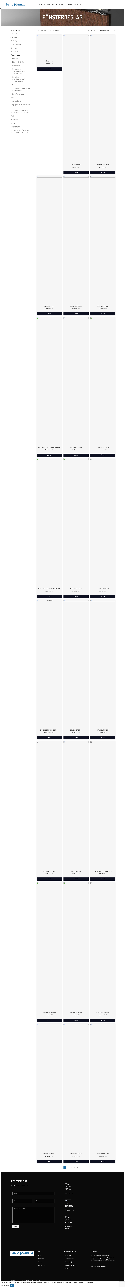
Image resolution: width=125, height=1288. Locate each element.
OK (12, 1285)
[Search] (85, 4)
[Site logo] (15, 4)
